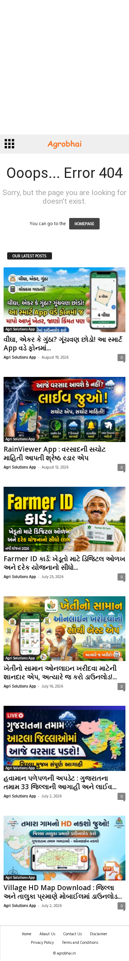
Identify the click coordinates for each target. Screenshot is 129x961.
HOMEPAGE (84, 224)
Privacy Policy (42, 942)
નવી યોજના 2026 (17, 548)
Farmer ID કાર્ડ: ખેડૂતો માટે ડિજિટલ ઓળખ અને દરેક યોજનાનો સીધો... (64, 563)
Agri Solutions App (20, 329)
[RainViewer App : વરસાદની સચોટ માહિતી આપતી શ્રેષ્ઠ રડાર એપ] (64, 409)
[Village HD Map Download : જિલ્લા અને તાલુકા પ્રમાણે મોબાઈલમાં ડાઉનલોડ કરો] (64, 848)
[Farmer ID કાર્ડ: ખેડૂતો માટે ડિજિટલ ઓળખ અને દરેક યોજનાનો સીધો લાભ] (64, 519)
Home (26, 934)
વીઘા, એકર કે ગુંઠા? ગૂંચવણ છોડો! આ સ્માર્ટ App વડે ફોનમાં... (63, 344)
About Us (47, 934)
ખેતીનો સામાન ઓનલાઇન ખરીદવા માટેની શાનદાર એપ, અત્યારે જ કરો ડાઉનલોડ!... (60, 672)
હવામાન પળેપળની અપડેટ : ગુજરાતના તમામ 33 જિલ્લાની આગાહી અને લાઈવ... (60, 782)
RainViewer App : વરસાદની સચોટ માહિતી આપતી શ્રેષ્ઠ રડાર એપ (55, 453)
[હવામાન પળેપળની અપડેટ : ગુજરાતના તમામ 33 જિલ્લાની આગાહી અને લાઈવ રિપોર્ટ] (64, 738)
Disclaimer (98, 934)
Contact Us (72, 934)
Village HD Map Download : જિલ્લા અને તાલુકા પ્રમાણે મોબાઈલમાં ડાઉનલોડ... (63, 892)
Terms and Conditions (80, 942)
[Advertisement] (64, 67)
